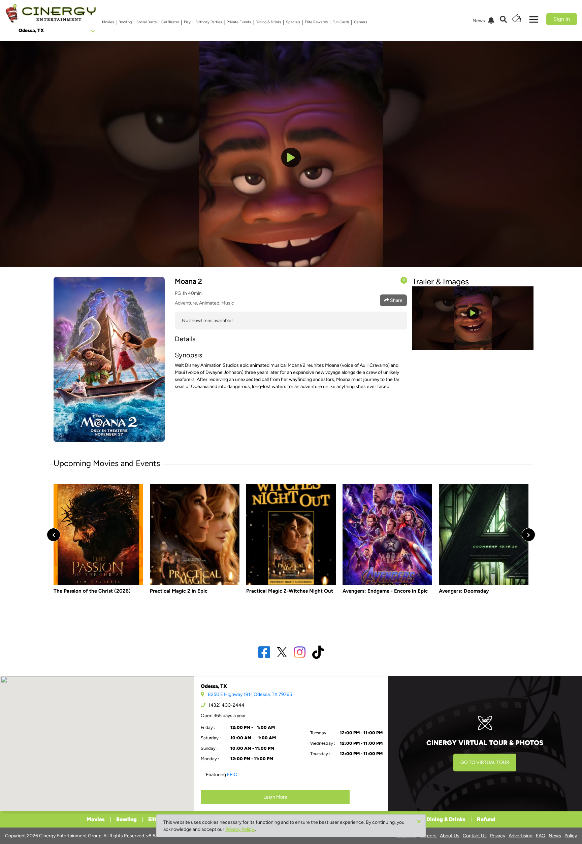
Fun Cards (340, 22)
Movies (108, 22)
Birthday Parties (208, 22)
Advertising (520, 836)
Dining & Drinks (268, 22)
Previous (53, 534)
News (555, 836)
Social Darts (146, 22)
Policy (570, 836)
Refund (486, 819)
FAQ (540, 836)
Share (395, 300)
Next (528, 534)
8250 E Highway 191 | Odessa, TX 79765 (250, 694)
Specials (293, 22)
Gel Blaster (170, 22)
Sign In (561, 19)
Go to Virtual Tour (484, 762)
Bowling (125, 22)
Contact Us (475, 836)
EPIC (232, 774)
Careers (360, 22)
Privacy (497, 836)
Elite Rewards (316, 22)
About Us (449, 836)
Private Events (239, 22)
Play (187, 22)
